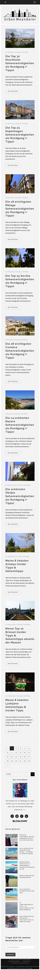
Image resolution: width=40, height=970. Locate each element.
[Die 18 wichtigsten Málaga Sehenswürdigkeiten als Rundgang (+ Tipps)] (20, 183)
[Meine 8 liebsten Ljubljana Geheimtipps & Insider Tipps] (20, 682)
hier (24, 809)
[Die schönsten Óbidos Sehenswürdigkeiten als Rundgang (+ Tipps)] (20, 471)
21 (20, 761)
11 (29, 752)
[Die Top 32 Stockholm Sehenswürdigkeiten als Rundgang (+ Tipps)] (20, 38)
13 (12, 756)
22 (24, 761)
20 (16, 761)
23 (29, 761)
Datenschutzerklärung (20, 963)
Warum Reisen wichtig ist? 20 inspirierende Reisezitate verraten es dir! (27, 865)
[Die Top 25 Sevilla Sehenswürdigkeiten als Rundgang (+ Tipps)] (20, 257)
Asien (19, 556)
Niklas (26, 52)
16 (24, 756)
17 (29, 756)
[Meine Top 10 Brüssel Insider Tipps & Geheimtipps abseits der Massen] (20, 610)
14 (16, 756)
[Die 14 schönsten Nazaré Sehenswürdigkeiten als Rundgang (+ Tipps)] (20, 400)
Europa (18, 52)
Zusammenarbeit (14, 961)
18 (7, 761)
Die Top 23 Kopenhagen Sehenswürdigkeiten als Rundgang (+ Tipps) (19, 134)
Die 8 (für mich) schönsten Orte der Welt (27, 891)
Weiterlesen (13, 91)
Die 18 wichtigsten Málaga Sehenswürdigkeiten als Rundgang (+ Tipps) (19, 208)
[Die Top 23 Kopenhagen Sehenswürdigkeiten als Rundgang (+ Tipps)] (20, 109)
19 (12, 761)
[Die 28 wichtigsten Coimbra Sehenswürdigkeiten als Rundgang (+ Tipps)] (20, 325)
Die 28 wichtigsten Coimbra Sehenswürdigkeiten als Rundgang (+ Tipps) (19, 350)
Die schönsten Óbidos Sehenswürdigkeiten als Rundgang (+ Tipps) (19, 496)
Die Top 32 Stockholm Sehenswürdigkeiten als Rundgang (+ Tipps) (19, 63)
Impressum (26, 961)
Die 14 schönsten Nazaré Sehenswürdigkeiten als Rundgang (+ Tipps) (19, 424)
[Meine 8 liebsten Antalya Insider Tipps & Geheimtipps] (20, 542)
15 (20, 756)
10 (24, 752)
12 (7, 756)
